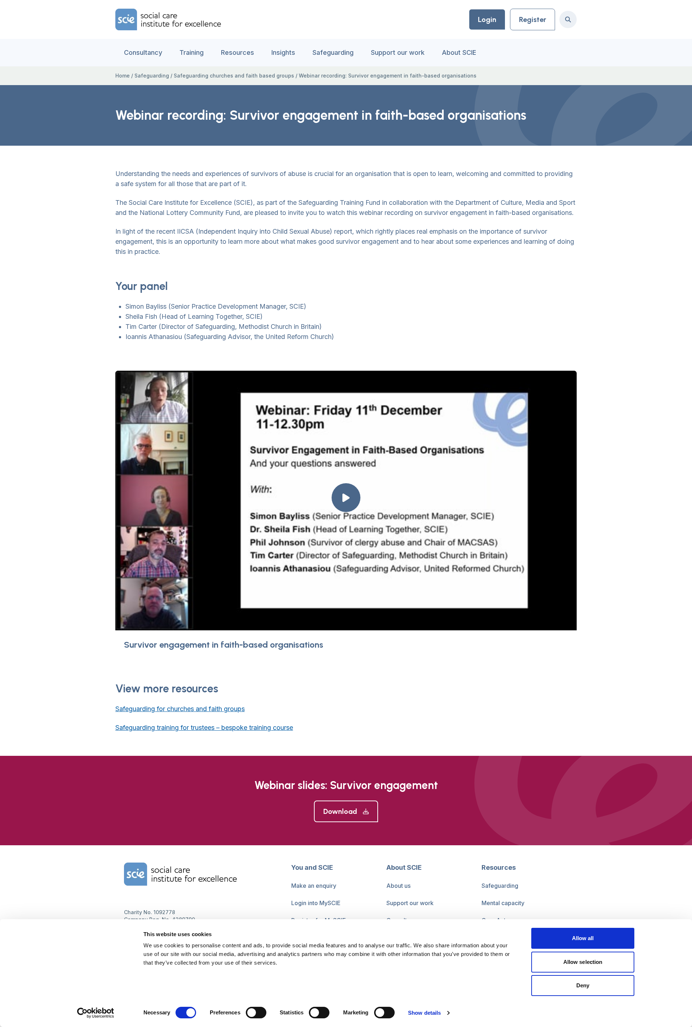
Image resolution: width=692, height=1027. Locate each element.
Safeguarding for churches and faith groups (180, 709)
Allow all (583, 938)
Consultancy (143, 52)
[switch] (256, 1012)
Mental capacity (503, 903)
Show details (424, 1013)
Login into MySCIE (316, 903)
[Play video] (346, 497)
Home (122, 75)
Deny (582, 985)
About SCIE (459, 52)
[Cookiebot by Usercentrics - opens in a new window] (95, 1013)
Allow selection (583, 962)
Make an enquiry (313, 885)
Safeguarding (333, 52)
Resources (237, 52)
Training (191, 52)
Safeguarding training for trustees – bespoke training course (204, 727)
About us (398, 885)
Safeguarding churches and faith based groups (234, 75)
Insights (283, 52)
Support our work (398, 52)
